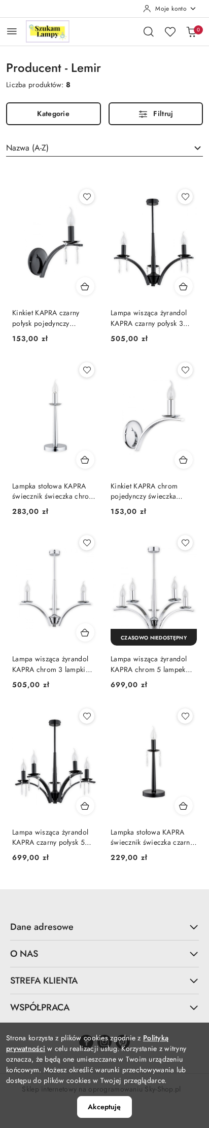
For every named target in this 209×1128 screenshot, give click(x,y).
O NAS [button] (24, 953)
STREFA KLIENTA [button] (44, 980)
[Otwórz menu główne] (12, 31)
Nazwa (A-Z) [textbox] (27, 148)
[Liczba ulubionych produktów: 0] (170, 31)
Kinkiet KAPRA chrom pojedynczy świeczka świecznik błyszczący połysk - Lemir (144, 491)
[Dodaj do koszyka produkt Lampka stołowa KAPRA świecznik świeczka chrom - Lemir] (85, 459)
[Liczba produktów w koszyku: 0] (191, 31)
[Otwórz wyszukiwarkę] (148, 31)
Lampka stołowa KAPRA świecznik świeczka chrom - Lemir (53, 491)
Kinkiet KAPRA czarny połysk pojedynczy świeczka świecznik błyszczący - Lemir (46, 318)
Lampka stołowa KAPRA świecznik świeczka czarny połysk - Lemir (152, 837)
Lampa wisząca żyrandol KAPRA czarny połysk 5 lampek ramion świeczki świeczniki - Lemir (50, 837)
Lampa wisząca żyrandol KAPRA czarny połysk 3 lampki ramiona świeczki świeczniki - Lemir (149, 318)
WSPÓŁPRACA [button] (39, 1007)
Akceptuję (104, 1107)
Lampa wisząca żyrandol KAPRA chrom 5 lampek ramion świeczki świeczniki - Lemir (153, 664)
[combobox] (104, 148)
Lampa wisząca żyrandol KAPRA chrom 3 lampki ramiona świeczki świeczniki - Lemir (50, 664)
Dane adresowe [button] (42, 926)
